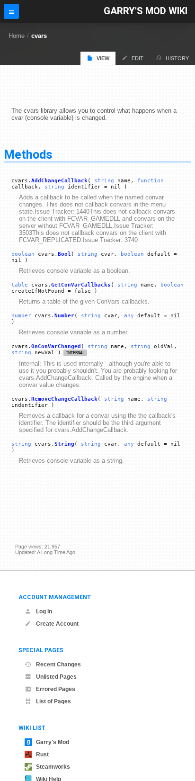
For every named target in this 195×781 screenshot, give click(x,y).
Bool (64, 254)
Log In (44, 611)
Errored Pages (55, 689)
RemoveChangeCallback (64, 399)
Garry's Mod (52, 742)
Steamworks (53, 766)
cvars (39, 35)
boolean (23, 254)
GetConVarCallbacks (81, 285)
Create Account (57, 623)
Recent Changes (58, 664)
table (19, 285)
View (103, 58)
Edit (137, 58)
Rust (42, 754)
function (150, 181)
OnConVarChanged (56, 346)
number (21, 316)
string (104, 181)
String (64, 444)
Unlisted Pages (56, 676)
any (129, 316)
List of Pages (53, 701)
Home (17, 35)
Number (64, 316)
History (177, 58)
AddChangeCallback (59, 181)
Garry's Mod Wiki (145, 11)
